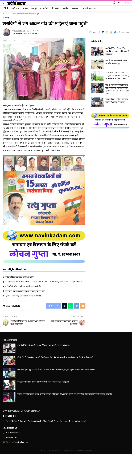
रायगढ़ (7, 17)
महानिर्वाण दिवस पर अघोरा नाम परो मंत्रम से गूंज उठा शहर (25, 290)
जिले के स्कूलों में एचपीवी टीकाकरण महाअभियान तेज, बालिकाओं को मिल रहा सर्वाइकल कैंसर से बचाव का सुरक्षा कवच (117, 89)
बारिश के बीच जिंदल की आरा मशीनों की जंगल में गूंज (23, 286)
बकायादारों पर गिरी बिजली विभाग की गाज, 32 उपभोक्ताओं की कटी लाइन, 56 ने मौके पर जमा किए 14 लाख (117, 75)
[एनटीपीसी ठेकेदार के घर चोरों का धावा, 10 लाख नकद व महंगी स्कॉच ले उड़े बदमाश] (97, 51)
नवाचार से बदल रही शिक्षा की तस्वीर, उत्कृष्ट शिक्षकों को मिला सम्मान (116, 100)
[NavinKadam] (16, 2)
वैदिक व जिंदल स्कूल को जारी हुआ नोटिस (19, 276)
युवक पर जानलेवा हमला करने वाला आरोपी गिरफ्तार (23, 295)
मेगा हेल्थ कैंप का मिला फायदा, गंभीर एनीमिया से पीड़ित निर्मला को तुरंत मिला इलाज (43, 381)
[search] (114, 3)
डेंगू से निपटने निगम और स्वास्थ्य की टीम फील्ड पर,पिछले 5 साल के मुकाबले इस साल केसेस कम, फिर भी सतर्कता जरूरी (55, 357)
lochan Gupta (19, 31)
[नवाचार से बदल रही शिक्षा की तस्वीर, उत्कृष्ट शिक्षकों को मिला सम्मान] (97, 102)
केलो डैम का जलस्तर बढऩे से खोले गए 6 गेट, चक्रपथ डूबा (116, 62)
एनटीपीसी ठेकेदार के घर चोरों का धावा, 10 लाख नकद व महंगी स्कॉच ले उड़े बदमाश (117, 51)
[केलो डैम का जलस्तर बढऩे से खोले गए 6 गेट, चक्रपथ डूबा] (97, 64)
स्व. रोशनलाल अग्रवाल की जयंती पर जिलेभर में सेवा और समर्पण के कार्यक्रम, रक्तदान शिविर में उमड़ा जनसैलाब (43, 281)
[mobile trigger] (5, 2)
